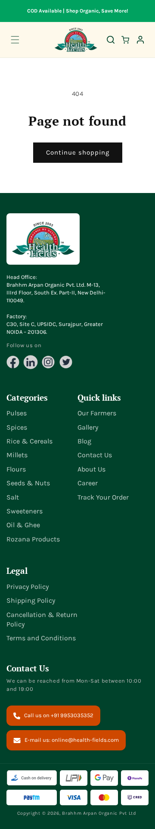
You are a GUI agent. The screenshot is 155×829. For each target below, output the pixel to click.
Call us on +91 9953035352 (58, 715)
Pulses (16, 413)
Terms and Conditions (41, 638)
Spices (16, 427)
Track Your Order (103, 497)
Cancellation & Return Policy (42, 619)
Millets (17, 455)
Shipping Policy (30, 600)
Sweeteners (24, 511)
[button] (15, 40)
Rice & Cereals (29, 441)
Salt (12, 497)
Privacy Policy (27, 586)
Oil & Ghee (23, 525)
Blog (84, 441)
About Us (91, 469)
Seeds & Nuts (28, 483)
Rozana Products (33, 539)
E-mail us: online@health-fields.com (72, 740)
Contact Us (95, 455)
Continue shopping (77, 152)
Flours (16, 469)
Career (88, 483)
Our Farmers (97, 413)
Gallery (88, 427)
